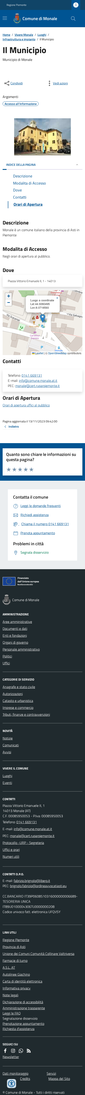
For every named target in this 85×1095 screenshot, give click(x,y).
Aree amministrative (17, 621)
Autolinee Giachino (16, 974)
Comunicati (11, 745)
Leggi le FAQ (12, 1013)
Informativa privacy (17, 988)
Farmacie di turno (15, 960)
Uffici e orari (11, 849)
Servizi (51, 1073)
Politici (7, 656)
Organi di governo (15, 642)
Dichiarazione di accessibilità (23, 1002)
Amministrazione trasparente (24, 1008)
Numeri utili (11, 856)
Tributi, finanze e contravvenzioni (26, 714)
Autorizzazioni (13, 693)
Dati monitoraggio (15, 1073)
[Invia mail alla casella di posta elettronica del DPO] (32, 880)
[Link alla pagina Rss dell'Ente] (28, 1050)
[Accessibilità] (11, 1083)
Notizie (8, 738)
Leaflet (39, 353)
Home (6, 34)
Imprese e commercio (18, 707)
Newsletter (11, 1056)
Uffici (6, 663)
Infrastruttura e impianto (19, 39)
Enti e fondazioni (15, 635)
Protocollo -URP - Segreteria (23, 842)
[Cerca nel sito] (71, 18)
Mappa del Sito (59, 1078)
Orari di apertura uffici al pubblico (26, 405)
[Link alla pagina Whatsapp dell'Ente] (21, 1050)
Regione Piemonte (16, 5)
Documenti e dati (15, 628)
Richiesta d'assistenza (18, 1028)
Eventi (7, 782)
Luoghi (41, 34)
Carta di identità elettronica (22, 981)
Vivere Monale (24, 34)
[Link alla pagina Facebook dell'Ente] (5, 1050)
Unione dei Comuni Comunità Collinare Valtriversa (38, 953)
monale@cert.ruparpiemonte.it (37, 385)
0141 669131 (32, 375)
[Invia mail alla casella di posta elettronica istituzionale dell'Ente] (33, 828)
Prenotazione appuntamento (23, 1023)
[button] (42, 318)
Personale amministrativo (21, 649)
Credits (25, 1078)
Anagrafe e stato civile (19, 686)
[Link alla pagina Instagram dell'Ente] (13, 1050)
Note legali (10, 995)
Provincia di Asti (14, 946)
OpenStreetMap (57, 353)
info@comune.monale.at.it (38, 380)
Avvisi (7, 752)
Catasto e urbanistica (18, 700)
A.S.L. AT (9, 967)
